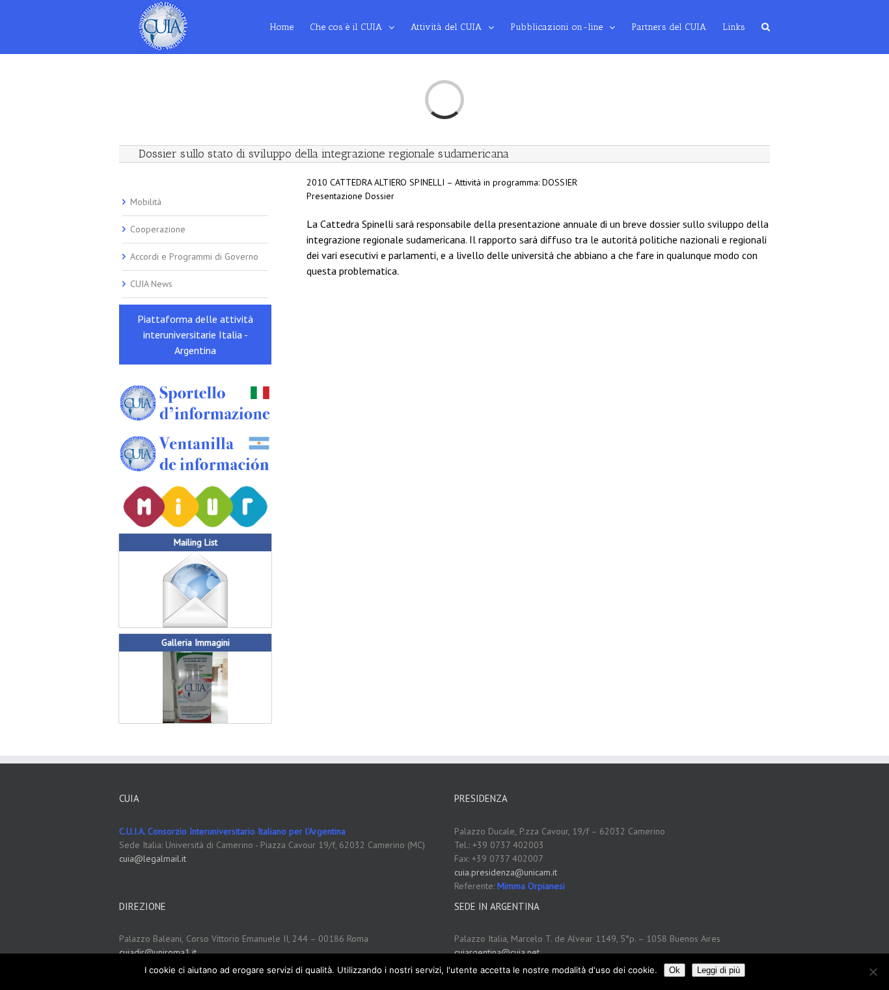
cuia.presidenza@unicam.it (505, 872)
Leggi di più (718, 970)
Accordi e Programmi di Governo (194, 256)
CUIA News (151, 284)
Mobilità (145, 202)
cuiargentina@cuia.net (497, 952)
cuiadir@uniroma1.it (158, 952)
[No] (872, 971)
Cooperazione (157, 229)
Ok (674, 970)
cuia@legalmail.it (152, 858)
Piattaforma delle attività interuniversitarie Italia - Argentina (195, 334)
